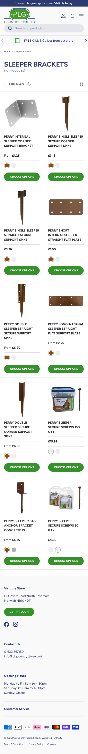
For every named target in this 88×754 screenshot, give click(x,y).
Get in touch (19, 611)
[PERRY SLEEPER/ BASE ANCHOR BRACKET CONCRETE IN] (22, 498)
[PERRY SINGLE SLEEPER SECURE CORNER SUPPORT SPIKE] (66, 113)
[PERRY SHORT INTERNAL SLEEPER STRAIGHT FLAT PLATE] (66, 207)
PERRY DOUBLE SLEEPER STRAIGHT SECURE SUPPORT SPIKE (18, 331)
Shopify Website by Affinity (47, 737)
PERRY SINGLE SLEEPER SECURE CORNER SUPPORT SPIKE (65, 141)
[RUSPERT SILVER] (57, 451)
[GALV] (13, 549)
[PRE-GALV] (13, 165)
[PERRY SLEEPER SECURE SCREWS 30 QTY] (66, 498)
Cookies (51, 744)
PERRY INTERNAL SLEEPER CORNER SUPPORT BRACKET (18, 141)
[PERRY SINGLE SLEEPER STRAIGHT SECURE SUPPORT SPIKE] (22, 207)
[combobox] (44, 28)
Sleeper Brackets (22, 51)
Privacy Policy (35, 744)
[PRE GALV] (13, 259)
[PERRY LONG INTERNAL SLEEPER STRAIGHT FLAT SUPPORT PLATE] (66, 301)
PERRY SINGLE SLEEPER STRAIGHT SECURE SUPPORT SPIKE (21, 235)
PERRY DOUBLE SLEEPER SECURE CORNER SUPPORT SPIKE (18, 429)
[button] (72, 15)
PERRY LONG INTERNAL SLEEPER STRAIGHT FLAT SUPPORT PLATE (66, 328)
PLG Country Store (22, 737)
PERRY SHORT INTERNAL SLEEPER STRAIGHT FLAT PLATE (64, 235)
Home (7, 51)
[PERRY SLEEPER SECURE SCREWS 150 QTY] (66, 399)
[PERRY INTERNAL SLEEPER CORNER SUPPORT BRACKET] (22, 113)
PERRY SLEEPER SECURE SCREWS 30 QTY (63, 525)
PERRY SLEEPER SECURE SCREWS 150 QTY (64, 427)
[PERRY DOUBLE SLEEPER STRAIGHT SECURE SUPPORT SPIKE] (22, 301)
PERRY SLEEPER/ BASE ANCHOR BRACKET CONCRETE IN (20, 525)
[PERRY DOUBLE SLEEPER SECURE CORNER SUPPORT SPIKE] (22, 399)
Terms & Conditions (14, 744)
